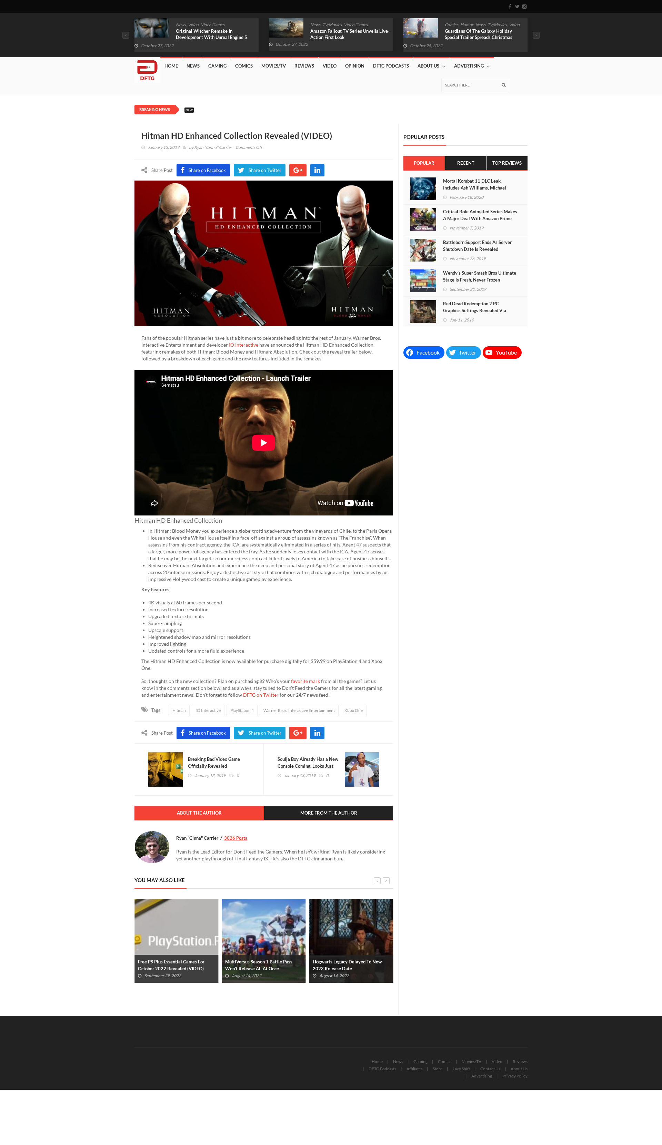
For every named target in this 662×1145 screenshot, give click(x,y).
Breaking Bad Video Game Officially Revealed (214, 762)
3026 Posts (235, 838)
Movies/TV (273, 66)
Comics (451, 24)
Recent (465, 163)
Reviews (304, 66)
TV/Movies (332, 24)
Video (193, 24)
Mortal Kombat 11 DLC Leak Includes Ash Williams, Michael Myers (474, 187)
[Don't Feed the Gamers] (147, 67)
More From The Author (328, 813)
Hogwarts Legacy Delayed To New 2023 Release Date (347, 965)
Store (437, 1068)
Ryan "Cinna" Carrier (213, 147)
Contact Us (490, 1068)
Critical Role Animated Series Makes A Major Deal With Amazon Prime (480, 215)
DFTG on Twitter (261, 695)
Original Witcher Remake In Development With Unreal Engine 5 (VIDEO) (211, 37)
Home (171, 66)
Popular (424, 163)
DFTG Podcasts (391, 66)
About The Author (199, 813)
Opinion (354, 66)
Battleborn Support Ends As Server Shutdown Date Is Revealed (477, 245)
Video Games (212, 24)
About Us (428, 66)
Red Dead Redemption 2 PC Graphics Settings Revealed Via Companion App (474, 310)
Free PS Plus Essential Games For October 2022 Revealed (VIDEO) (171, 965)
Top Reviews (507, 163)
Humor (466, 24)
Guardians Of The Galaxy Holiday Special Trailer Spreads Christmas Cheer (478, 37)
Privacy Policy (515, 1075)
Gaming (217, 66)
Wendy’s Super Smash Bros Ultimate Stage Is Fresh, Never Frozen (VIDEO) (479, 279)
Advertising (469, 66)
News (181, 24)
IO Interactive (243, 345)
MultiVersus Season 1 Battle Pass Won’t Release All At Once (258, 965)
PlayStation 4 (242, 710)
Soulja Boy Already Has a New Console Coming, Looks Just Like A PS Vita (308, 766)
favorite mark (305, 681)
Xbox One (353, 710)
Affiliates (414, 1068)
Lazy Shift (461, 1068)
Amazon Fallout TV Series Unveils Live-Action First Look (350, 34)
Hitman (179, 710)
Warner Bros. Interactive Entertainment (299, 710)
